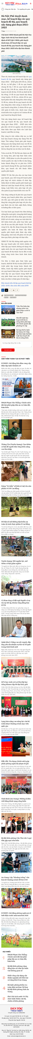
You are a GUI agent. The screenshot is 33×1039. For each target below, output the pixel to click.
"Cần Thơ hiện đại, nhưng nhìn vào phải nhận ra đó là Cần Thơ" (23, 309)
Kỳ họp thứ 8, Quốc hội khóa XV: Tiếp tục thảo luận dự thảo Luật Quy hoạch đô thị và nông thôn (24, 334)
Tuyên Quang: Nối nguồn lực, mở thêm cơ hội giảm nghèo (14, 562)
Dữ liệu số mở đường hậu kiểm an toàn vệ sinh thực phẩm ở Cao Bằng (15, 523)
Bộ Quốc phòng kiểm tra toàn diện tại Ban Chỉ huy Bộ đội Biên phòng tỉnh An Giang (18, 988)
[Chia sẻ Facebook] (2, 290)
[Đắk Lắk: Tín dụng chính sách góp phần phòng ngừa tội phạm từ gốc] (16, 784)
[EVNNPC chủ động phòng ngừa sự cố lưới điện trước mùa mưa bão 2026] (16, 937)
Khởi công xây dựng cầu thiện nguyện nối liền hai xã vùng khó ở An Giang (18, 978)
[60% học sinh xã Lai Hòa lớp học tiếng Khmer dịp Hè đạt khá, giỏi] (16, 706)
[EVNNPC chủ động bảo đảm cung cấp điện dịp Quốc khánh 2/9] (16, 388)
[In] (13, 290)
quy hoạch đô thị (9, 295)
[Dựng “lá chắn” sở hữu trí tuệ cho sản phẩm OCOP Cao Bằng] (16, 507)
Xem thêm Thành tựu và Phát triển (15, 359)
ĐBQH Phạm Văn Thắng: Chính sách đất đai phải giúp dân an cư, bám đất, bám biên (16, 405)
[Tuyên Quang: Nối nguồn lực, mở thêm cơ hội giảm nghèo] (16, 585)
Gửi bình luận (8, 350)
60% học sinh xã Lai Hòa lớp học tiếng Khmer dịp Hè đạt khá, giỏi (14, 683)
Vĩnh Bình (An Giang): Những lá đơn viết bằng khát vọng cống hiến (16, 800)
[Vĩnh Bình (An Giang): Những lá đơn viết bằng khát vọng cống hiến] (16, 823)
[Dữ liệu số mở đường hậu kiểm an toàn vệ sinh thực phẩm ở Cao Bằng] (16, 546)
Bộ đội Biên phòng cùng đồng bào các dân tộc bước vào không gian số (18, 968)
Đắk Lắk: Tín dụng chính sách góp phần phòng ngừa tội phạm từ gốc (15, 762)
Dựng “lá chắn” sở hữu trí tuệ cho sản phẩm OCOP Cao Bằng (16, 487)
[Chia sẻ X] (6, 290)
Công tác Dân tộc (10, 9)
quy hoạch (13, 297)
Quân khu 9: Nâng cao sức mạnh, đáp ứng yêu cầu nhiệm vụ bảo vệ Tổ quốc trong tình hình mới (16, 644)
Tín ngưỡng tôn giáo (23, 9)
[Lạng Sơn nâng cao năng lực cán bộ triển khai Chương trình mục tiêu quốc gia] (16, 746)
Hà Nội (6, 297)
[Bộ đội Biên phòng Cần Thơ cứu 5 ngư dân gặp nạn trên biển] (16, 862)
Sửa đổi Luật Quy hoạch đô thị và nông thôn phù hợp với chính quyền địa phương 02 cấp (23, 322)
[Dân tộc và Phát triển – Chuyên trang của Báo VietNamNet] (9, 3)
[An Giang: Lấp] (16, 898)
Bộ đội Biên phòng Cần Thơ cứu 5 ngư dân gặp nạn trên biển (16, 839)
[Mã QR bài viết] (17, 290)
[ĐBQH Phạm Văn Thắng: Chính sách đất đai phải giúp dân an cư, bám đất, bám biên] (16, 429)
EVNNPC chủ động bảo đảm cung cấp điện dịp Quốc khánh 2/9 (16, 364)
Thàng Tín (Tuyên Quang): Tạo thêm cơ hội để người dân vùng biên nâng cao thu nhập (16, 446)
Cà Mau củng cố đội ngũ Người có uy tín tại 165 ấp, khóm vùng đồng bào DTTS (15, 602)
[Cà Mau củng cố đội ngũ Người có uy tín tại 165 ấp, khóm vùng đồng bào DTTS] (16, 627)
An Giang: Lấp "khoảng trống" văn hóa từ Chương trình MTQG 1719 (15, 878)
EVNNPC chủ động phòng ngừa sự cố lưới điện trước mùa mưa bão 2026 (16, 914)
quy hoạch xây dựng (20, 295)
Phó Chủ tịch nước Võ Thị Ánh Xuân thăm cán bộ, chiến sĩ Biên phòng (18, 999)
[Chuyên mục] (2, 3)
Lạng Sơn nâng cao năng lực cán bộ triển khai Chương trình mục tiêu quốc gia (15, 723)
